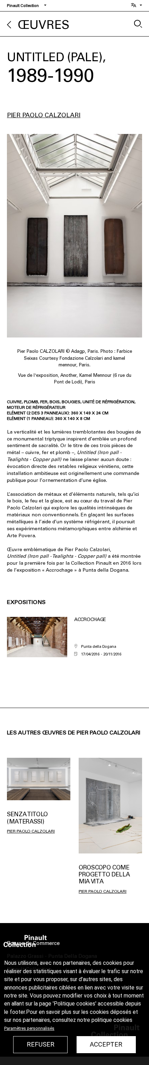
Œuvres (43, 25)
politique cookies (111, 1020)
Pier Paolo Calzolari (43, 115)
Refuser (40, 1044)
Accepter (106, 1044)
